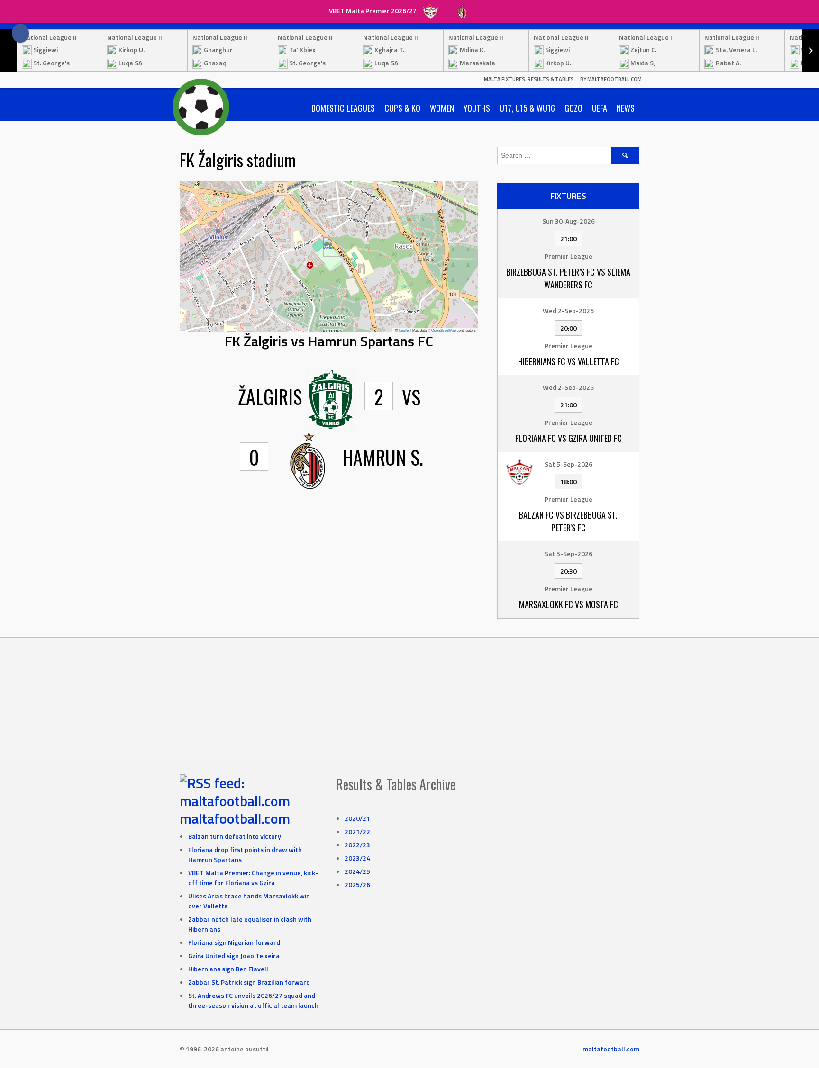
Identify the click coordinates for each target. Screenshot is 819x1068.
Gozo (573, 108)
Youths (477, 108)
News (626, 108)
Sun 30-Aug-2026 (568, 221)
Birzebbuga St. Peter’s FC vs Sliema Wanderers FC (568, 278)
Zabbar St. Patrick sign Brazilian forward (249, 982)
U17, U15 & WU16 (527, 108)
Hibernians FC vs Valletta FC (568, 361)
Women (442, 108)
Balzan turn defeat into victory (234, 836)
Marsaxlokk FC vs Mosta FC (568, 604)
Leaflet (404, 329)
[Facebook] (20, 33)
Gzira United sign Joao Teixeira (234, 955)
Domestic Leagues (343, 108)
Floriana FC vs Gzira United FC (568, 438)
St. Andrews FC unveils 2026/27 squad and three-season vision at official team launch (253, 1000)
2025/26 (357, 884)
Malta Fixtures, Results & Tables (529, 79)
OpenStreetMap (443, 329)
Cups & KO (402, 108)
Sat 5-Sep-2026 (568, 464)
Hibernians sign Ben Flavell (228, 969)
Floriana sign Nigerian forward (234, 942)
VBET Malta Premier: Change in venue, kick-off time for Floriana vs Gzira (253, 878)
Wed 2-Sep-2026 (568, 310)
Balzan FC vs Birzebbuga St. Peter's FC (568, 521)
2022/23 (357, 845)
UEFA (599, 108)
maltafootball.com (235, 818)
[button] (329, 247)
